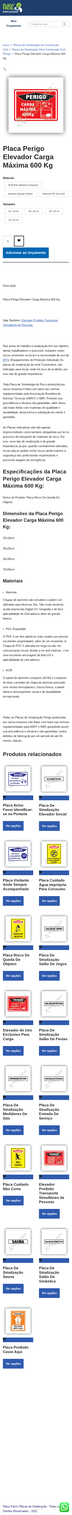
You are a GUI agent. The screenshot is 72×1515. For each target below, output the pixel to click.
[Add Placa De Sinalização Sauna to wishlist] (18, 1260)
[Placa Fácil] (12, 8)
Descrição (9, 285)
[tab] (9, 285)
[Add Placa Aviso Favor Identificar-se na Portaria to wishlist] (18, 797)
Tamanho (9, 204)
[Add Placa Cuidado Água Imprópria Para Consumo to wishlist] (54, 872)
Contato (20, 1434)
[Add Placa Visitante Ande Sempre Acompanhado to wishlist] (18, 872)
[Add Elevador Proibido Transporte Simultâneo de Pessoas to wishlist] (54, 1177)
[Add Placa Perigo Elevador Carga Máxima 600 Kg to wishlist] (19, 241)
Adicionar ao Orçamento (26, 253)
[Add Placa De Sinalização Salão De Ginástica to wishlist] (54, 1260)
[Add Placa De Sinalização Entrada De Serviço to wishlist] (54, 1097)
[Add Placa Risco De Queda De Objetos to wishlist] (18, 947)
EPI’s (6, 360)
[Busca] (64, 24)
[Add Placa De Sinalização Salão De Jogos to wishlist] (54, 947)
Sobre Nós (22, 1429)
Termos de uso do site (29, 1480)
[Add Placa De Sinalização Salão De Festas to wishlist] (54, 1022)
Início (6, 45)
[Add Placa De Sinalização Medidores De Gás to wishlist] (18, 1097)
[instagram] (20, 1457)
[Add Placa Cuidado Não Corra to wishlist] (18, 1177)
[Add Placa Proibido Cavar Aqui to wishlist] (18, 1340)
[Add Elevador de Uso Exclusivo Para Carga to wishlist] (18, 1022)
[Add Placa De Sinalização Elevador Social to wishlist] (54, 798)
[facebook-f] (31, 1457)
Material (8, 178)
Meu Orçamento (13, 23)
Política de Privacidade (29, 1475)
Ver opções (13, 825)
